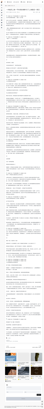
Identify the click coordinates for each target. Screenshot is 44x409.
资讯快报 (9, 5)
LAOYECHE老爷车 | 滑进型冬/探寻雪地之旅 (23, 363)
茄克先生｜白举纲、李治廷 (36, 376)
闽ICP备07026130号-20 (20, 406)
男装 (12, 5)
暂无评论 (9, 381)
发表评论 (38, 394)
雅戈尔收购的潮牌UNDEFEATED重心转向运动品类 (10, 377)
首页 (6, 5)
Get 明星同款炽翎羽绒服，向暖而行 (10, 363)
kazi (19, 12)
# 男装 (9, 338)
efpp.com (10, 406)
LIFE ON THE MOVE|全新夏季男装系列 (36, 363)
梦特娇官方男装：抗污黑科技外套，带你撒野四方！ (23, 377)
